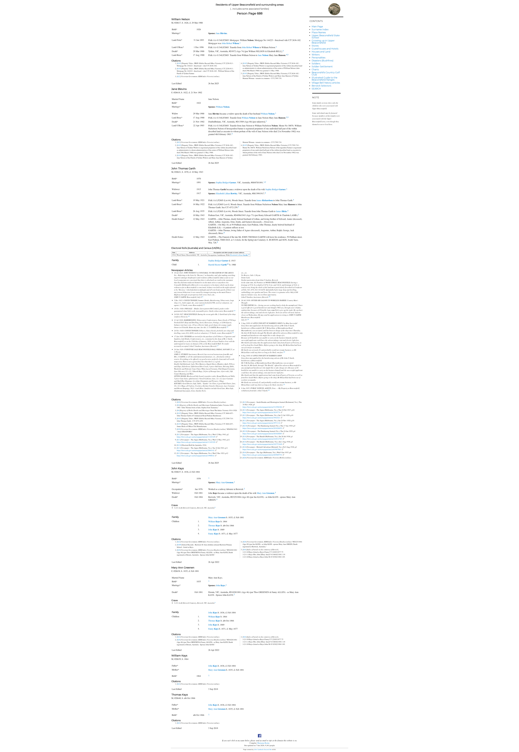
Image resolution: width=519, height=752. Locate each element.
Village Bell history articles (326, 82)
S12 (244, 402)
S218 (245, 426)
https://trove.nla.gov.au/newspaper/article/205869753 (262, 455)
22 (269, 390)
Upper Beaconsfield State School (326, 36)
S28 (178, 402)
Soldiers (316, 63)
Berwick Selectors (321, 85)
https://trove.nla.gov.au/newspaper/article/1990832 (195, 455)
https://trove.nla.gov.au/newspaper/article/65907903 (262, 449)
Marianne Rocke (263, 743)
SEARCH (316, 88)
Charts (315, 69)
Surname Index (320, 29)
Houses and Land (321, 51)
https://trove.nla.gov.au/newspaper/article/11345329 (196, 437)
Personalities (318, 57)
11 (202, 296)
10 (249, 254)
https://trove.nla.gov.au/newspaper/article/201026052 (262, 428)
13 (234, 310)
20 (284, 352)
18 (269, 296)
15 (227, 327)
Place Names (319, 32)
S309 (179, 544)
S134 (179, 445)
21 (284, 384)
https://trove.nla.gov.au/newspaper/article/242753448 (262, 444)
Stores (315, 45)
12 (204, 305)
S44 (244, 549)
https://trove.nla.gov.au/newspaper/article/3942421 (261, 417)
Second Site (268, 749)
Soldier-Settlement (322, 66)
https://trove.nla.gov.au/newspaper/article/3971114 (261, 423)
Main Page (317, 26)
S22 (178, 76)
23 (228, 264)
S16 (244, 452)
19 (248, 319)
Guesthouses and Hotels (325, 48)
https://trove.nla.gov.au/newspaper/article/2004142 (195, 450)
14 (189, 316)
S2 (178, 405)
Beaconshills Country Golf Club (326, 73)
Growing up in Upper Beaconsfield (323, 41)
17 (218, 346)
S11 (178, 434)
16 (233, 332)
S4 (178, 410)
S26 (244, 457)
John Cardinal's (259, 749)
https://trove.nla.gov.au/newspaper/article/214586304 (262, 407)
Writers (316, 54)
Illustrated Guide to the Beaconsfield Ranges (324, 78)
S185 (179, 63)
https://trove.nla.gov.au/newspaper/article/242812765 (262, 439)
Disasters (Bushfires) (322, 60)
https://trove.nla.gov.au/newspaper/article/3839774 (261, 412)
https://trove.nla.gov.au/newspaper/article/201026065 (262, 433)
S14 (244, 436)
